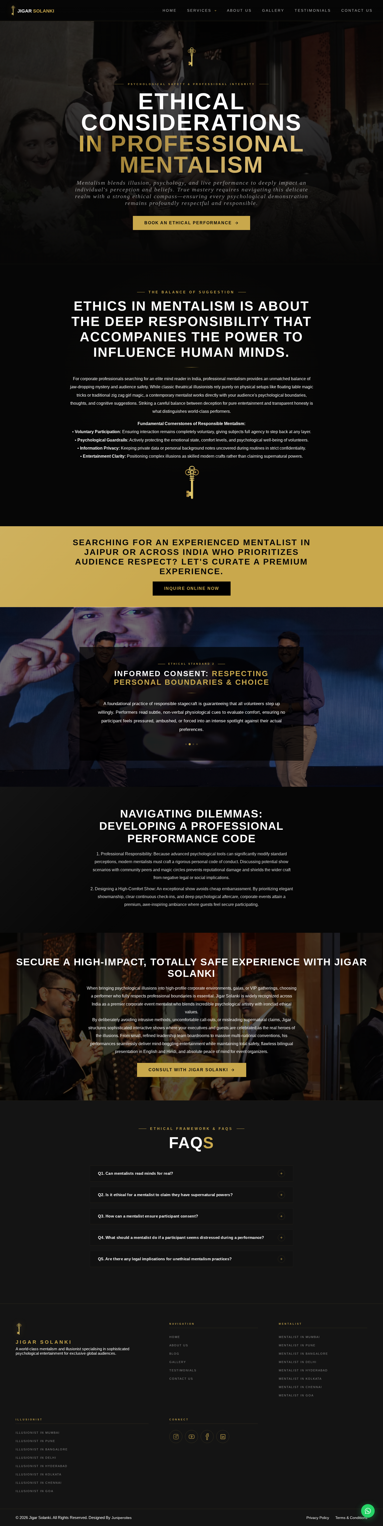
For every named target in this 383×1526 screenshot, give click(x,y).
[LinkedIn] (222, 1436)
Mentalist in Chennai (300, 1387)
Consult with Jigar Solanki (188, 1070)
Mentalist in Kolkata (300, 1378)
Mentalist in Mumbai (299, 1337)
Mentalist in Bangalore (303, 1353)
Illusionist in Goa (34, 1491)
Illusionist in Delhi (36, 1457)
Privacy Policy (317, 1518)
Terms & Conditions (351, 1518)
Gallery (273, 10)
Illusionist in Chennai (39, 1482)
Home (170, 10)
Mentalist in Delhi (298, 1362)
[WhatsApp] (368, 1511)
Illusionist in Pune (35, 1441)
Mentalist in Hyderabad (303, 1370)
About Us (239, 10)
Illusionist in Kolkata (38, 1474)
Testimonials (313, 10)
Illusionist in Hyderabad (41, 1466)
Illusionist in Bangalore (42, 1449)
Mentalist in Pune (297, 1345)
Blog (174, 1353)
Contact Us (357, 10)
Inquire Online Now (191, 588)
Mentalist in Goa (296, 1395)
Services (200, 10)
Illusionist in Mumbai (38, 1432)
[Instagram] (175, 1436)
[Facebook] (207, 1436)
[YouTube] (191, 1436)
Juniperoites (122, 1518)
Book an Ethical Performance (188, 223)
